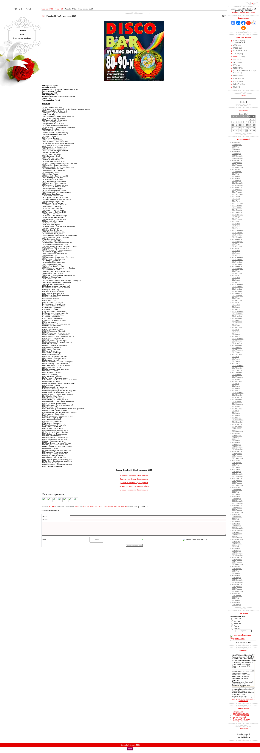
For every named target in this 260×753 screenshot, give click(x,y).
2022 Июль (236, 496)
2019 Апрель (237, 408)
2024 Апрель (237, 544)
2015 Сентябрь (237, 311)
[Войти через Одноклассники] (243, 28)
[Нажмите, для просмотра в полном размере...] (134, 80)
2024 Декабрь (237, 560)
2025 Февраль (237, 564)
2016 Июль (236, 334)
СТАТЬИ (236, 54)
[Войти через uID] (233, 23)
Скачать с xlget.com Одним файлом (134, 475)
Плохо (236, 626)
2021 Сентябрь (237, 474)
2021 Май (235, 465)
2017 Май (235, 357)
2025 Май (235, 571)
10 (233, 125)
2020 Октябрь (237, 449)
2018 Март (236, 379)
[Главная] (251, 4)
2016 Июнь (236, 332)
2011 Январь (237, 192)
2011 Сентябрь (237, 203)
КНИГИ (235, 62)
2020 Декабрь (237, 454)
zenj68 (76, 506)
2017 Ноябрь (237, 370)
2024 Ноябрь (237, 557)
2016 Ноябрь (237, 343)
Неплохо (237, 623)
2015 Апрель (237, 300)
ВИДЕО (235, 48)
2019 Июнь (236, 413)
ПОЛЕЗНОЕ (237, 78)
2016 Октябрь (237, 341)
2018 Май (235, 384)
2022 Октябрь (237, 503)
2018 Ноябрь (237, 397)
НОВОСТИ (237, 41)
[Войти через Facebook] (243, 23)
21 (247, 128)
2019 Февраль (237, 404)
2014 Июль (236, 280)
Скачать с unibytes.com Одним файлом (134, 486)
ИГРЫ (235, 65)
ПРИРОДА (237, 81)
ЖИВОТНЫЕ (238, 84)
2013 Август (236, 255)
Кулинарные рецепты (241, 721)
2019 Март (236, 406)
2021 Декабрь (237, 481)
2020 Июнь (236, 440)
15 (250, 125)
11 (236, 125)
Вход (253, 12)
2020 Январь (237, 429)
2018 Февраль (237, 377)
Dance (101, 506)
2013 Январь (237, 239)
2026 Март (236, 593)
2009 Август (236, 154)
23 (254, 128)
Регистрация (244, 12)
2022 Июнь (236, 494)
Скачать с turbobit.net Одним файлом (134, 490)
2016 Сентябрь (237, 339)
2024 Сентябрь (237, 553)
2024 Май (235, 546)
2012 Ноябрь (237, 235)
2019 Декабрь (237, 426)
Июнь (57, 9)
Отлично (237, 619)
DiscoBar (124, 506)
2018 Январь (237, 375)
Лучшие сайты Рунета (241, 719)
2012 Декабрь (237, 237)
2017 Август (236, 363)
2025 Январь (237, 562)
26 (240, 131)
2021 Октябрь (237, 476)
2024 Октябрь (237, 555)
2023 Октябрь (237, 530)
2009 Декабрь (237, 163)
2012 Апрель (237, 219)
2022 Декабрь (237, 508)
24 (233, 131)
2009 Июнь (236, 149)
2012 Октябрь (237, 233)
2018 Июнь (236, 386)
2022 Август (236, 499)
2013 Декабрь (237, 264)
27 (243, 131)
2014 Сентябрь (237, 284)
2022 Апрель (237, 490)
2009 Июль (236, 151)
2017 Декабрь (237, 372)
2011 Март (236, 196)
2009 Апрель (237, 145)
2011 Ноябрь (237, 208)
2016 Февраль (237, 323)
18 (236, 128)
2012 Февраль (237, 214)
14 (247, 125)
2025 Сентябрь (237, 580)
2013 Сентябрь (237, 257)
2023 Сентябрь (237, 528)
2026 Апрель (237, 596)
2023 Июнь (236, 521)
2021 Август (236, 472)
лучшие (110, 506)
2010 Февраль (237, 167)
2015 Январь (237, 293)
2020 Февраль (237, 431)
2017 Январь (237, 348)
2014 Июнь (236, 278)
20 (243, 128)
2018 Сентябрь (237, 393)
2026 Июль (236, 602)
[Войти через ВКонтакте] (238, 23)
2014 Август (236, 282)
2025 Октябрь (237, 582)
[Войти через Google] (253, 22)
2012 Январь (237, 212)
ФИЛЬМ (235, 59)
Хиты (105, 506)
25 (236, 131)
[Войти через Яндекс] (248, 23)
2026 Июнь (236, 600)
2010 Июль (236, 178)
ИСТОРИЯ (237, 68)
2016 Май (235, 329)
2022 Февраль (237, 485)
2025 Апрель (237, 569)
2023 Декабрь (237, 535)
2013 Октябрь (237, 260)
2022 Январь (237, 483)
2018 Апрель (237, 381)
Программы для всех (241, 715)
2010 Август (236, 181)
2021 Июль (236, 469)
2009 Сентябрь (237, 156)
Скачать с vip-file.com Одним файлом (134, 479)
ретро (92, 506)
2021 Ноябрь (237, 478)
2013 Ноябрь (237, 262)
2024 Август (236, 551)
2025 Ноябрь (237, 584)
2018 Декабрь (237, 399)
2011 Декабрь (237, 210)
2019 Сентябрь (237, 420)
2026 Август (236, 605)
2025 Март (236, 566)
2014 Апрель (237, 273)
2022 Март (236, 487)
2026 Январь (237, 589)
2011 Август (236, 201)
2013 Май (235, 248)
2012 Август (236, 228)
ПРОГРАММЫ (238, 51)
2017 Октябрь (237, 368)
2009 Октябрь (237, 158)
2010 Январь (237, 165)
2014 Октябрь (237, 287)
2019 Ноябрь (237, 424)
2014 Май (235, 275)
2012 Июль (236, 226)
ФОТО (235, 45)
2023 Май (235, 519)
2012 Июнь (236, 223)
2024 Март (236, 541)
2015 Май (235, 302)
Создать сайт (238, 712)
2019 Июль (236, 415)
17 (233, 128)
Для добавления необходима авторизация (243, 700)
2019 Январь (237, 402)
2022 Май (235, 492)
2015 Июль (236, 307)
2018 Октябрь (237, 395)
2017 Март (236, 352)
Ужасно (237, 628)
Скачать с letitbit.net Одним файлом (134, 483)
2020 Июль (236, 442)
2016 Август (236, 336)
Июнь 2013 (243, 114)
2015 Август (236, 309)
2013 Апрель (237, 246)
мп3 (88, 506)
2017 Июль (236, 361)
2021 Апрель (237, 463)
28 (62, 9)
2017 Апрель (237, 354)
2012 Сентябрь (237, 230)
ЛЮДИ (235, 87)
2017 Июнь (236, 359)
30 (254, 131)
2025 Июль (236, 575)
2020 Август (236, 445)
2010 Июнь (236, 176)
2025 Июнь (236, 573)
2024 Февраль (237, 539)
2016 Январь (237, 320)
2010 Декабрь (237, 190)
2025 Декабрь (237, 587)
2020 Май (235, 438)
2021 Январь (237, 456)
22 (250, 128)
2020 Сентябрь (237, 447)
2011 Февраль (237, 194)
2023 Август (236, 526)
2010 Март (236, 169)
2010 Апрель (237, 172)
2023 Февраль (237, 512)
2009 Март (236, 142)
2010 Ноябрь (237, 187)
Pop (119, 506)
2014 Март (236, 271)
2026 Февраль (237, 591)
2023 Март (236, 514)
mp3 (84, 506)
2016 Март (236, 325)
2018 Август (236, 390)
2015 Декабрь (237, 318)
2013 (51, 9)
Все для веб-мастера (241, 714)
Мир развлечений (239, 717)
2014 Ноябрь (237, 289)
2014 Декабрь (237, 291)
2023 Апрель (237, 517)
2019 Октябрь (237, 422)
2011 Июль (236, 199)
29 (250, 131)
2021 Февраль (237, 458)
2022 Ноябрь (237, 505)
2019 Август (236, 417)
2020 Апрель (237, 435)
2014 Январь (237, 266)
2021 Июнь (236, 467)
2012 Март (236, 217)
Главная (45, 9)
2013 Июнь (236, 251)
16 (254, 125)
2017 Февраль (237, 350)
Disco (96, 506)
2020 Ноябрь (237, 451)
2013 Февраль (237, 242)
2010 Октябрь (237, 185)
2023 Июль (236, 523)
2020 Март (236, 433)
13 (243, 125)
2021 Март (236, 460)
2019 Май (235, 411)
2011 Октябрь (237, 205)
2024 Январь (237, 537)
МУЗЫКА (52, 506)
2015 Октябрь (237, 314)
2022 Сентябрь (237, 501)
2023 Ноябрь (237, 532)
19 (240, 128)
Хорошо (237, 621)
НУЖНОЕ (236, 75)
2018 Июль (236, 388)
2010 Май (235, 174)
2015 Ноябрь (237, 316)
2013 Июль (236, 253)
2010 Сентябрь (237, 183)
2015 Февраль (237, 296)
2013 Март (236, 244)
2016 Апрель (237, 327)
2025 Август (236, 578)
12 (240, 125)
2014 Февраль (237, 269)
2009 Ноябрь (237, 160)
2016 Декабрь (237, 345)
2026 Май (235, 598)
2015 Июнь (236, 305)
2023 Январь (237, 510)
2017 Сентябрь (237, 366)
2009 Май (235, 147)
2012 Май (235, 221)
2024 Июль (236, 548)
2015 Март (236, 298)
